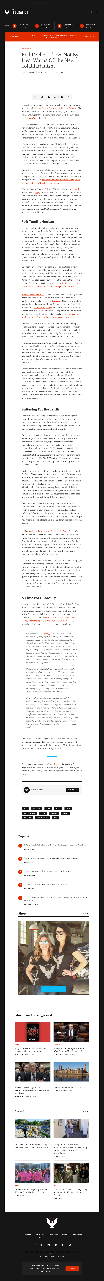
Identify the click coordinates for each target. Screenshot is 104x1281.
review (65, 813)
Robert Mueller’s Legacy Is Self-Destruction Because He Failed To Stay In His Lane (32, 1090)
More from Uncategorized (33, 1015)
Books (48, 808)
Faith (68, 808)
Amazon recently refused (33, 294)
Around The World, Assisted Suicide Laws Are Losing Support (69, 1089)
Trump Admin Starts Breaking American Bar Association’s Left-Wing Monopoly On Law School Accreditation (70, 1148)
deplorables (75, 189)
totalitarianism (42, 818)
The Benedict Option (30, 118)
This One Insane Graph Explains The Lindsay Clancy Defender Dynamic (31, 1191)
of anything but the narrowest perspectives (50, 317)
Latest (19, 1111)
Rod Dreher (27, 818)
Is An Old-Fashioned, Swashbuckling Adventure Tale (31, 1050)
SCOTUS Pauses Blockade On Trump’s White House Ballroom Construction (32, 1146)
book (25, 808)
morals (43, 813)
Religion (54, 813)
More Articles (72, 790)
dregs (37, 192)
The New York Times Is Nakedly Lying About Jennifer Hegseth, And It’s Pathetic (70, 1192)
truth (55, 818)
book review (36, 808)
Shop (22, 913)
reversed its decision (53, 301)
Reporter (57, 764)
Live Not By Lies (29, 813)
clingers (49, 189)
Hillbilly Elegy (44, 633)
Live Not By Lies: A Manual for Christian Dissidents (56, 108)
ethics (58, 808)
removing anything (42, 307)
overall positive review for (47, 531)
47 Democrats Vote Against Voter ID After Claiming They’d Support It (69, 1050)
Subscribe (72, 1268)
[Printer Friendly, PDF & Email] (68, 97)
